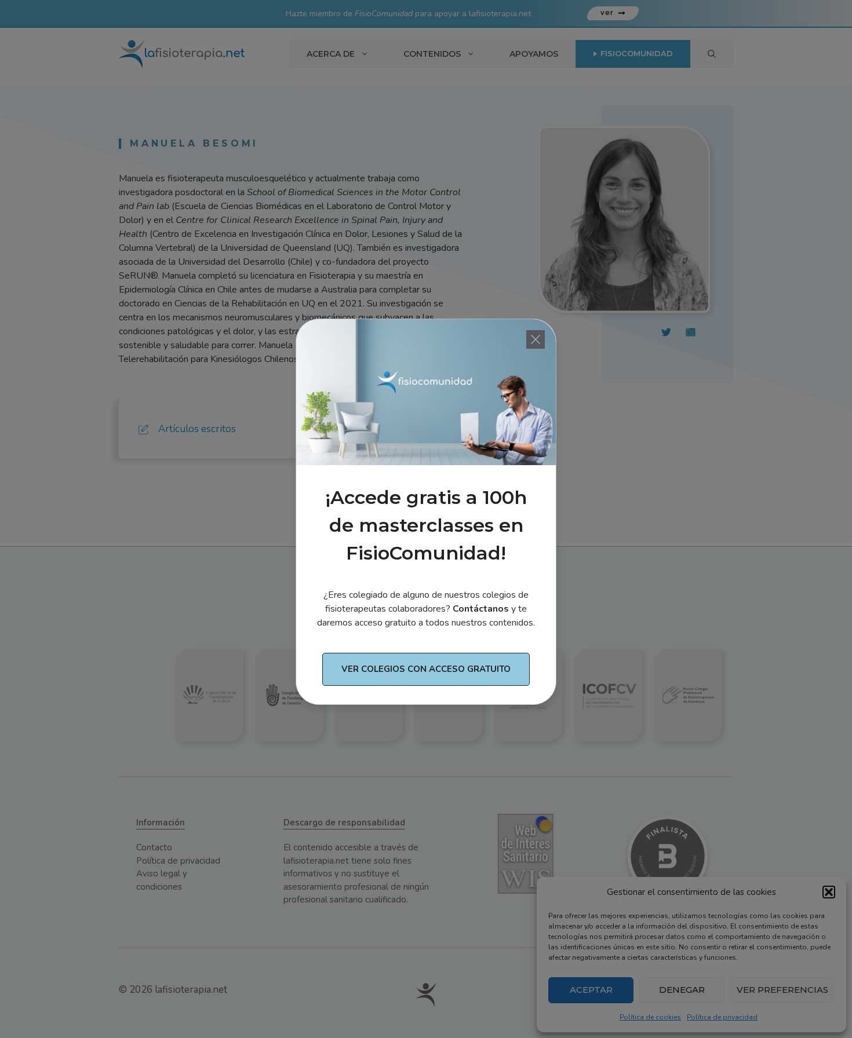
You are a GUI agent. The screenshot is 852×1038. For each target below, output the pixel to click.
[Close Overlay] (535, 339)
